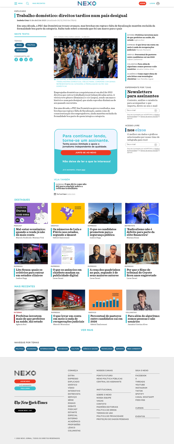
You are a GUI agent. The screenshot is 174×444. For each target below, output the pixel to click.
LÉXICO (71, 428)
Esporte (120, 349)
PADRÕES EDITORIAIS (107, 407)
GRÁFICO (72, 385)
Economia (32, 349)
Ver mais (87, 330)
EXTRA (71, 376)
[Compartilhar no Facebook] (16, 59)
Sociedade (21, 50)
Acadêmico (132, 74)
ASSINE (142, 3)
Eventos (140, 416)
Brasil (19, 45)
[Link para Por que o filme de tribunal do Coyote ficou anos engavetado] (142, 253)
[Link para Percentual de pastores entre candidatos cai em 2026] (105, 300)
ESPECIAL (72, 415)
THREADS (140, 382)
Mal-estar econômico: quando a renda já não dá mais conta (30, 232)
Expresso (131, 45)
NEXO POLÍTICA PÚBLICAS (109, 379)
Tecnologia (106, 349)
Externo (131, 35)
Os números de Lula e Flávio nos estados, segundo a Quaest (67, 232)
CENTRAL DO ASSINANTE (109, 382)
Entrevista (130, 226)
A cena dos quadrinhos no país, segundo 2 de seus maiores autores (105, 272)
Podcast (18, 226)
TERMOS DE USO (105, 413)
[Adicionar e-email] (155, 110)
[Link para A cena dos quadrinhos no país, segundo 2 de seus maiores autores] (105, 253)
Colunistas (132, 64)
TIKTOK (139, 391)
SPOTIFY (139, 394)
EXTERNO (72, 418)
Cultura (75, 349)
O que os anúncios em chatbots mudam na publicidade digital (67, 272)
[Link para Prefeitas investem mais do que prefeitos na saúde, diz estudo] (31, 300)
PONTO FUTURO (104, 376)
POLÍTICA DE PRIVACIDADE (110, 416)
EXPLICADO (73, 382)
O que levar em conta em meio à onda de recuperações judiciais (143, 47)
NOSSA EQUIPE (104, 398)
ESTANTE (72, 412)
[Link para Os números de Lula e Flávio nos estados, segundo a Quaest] (68, 213)
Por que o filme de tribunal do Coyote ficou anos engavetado (141, 272)
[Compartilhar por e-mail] (26, 59)
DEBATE (72, 406)
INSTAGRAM (141, 388)
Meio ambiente (134, 349)
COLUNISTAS (74, 431)
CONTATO (101, 404)
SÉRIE (71, 400)
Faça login (25, 388)
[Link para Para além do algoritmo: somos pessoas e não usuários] (143, 300)
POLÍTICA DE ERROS (106, 410)
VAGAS (100, 401)
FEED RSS (140, 400)
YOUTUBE (140, 385)
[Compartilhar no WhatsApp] (31, 59)
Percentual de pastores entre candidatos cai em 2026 (106, 319)
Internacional (47, 349)
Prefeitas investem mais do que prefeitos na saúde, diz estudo (142, 37)
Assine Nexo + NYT (25, 410)
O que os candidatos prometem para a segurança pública (103, 232)
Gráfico (131, 55)
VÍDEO (71, 388)
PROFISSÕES (74, 425)
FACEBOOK (140, 376)
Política (31, 45)
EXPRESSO (73, 379)
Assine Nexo (25, 381)
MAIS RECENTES (38, 3)
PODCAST (72, 409)
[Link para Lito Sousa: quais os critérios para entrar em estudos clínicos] (31, 253)
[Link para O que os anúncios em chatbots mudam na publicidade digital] (68, 253)
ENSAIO (71, 403)
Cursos (139, 408)
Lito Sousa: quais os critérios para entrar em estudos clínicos (30, 272)
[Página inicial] (87, 3)
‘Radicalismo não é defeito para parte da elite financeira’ (141, 232)
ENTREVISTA (74, 394)
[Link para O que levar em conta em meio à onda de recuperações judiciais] (68, 300)
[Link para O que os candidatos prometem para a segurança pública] (105, 213)
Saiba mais (71, 194)
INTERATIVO (74, 391)
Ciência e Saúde (90, 349)
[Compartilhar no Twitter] (21, 59)
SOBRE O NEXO (104, 395)
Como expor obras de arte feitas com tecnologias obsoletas (142, 76)
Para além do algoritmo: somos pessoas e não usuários (142, 66)
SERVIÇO (72, 397)
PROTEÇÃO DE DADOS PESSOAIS (113, 419)
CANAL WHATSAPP (144, 397)
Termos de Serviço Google (149, 116)
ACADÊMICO (74, 422)
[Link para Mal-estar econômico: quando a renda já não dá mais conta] (31, 213)
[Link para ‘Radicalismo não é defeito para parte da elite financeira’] (142, 213)
